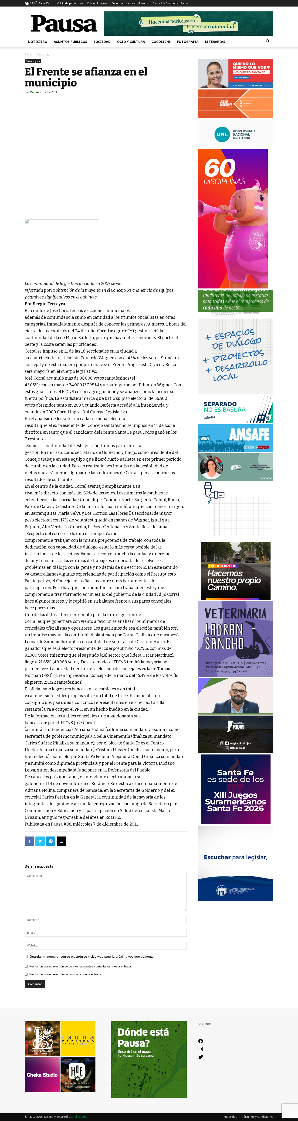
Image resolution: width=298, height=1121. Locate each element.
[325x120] (235, 422)
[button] (267, 42)
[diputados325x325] (235, 900)
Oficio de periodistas (70, 3)
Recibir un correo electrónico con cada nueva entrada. (65, 974)
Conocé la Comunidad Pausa (170, 3)
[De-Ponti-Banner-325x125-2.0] (235, 480)
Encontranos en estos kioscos (130, 3)
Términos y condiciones (257, 1117)
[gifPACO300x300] (236, 823)
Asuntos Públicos (70, 41)
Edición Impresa (97, 3)
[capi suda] (233, 287)
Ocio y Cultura (131, 41)
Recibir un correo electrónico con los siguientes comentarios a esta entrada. (80, 966)
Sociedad (102, 41)
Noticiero (37, 41)
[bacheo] (236, 598)
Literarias (215, 41)
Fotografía (188, 41)
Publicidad (230, 1117)
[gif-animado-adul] (235, 316)
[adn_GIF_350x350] (235, 393)
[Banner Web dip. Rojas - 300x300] (235, 752)
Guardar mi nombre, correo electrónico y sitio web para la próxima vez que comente (92, 956)
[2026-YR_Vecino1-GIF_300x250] (236, 539)
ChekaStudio (79, 1117)
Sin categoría (33, 61)
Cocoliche (161, 41)
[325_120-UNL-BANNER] (235, 146)
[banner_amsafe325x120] (235, 451)
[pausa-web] (235, 117)
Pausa (29, 54)
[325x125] (235, 87)
